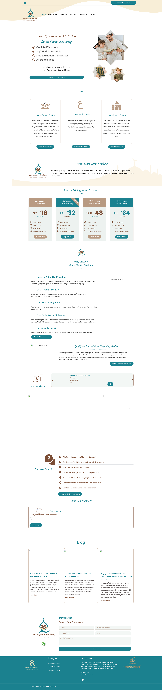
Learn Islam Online (117, 115)
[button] (52, 379)
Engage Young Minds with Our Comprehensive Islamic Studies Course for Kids (116, 576)
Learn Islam (73, 14)
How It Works (84, 14)
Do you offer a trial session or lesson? (76, 467)
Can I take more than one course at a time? (79, 488)
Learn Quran (52, 14)
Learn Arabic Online (81, 114)
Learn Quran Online (45, 115)
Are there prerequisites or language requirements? (82, 477)
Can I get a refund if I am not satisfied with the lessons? (83, 462)
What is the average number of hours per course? (81, 472)
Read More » (34, 595)
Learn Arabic (63, 14)
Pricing (92, 14)
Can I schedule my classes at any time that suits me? (83, 483)
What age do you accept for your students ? (79, 457)
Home (44, 14)
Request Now (40, 237)
